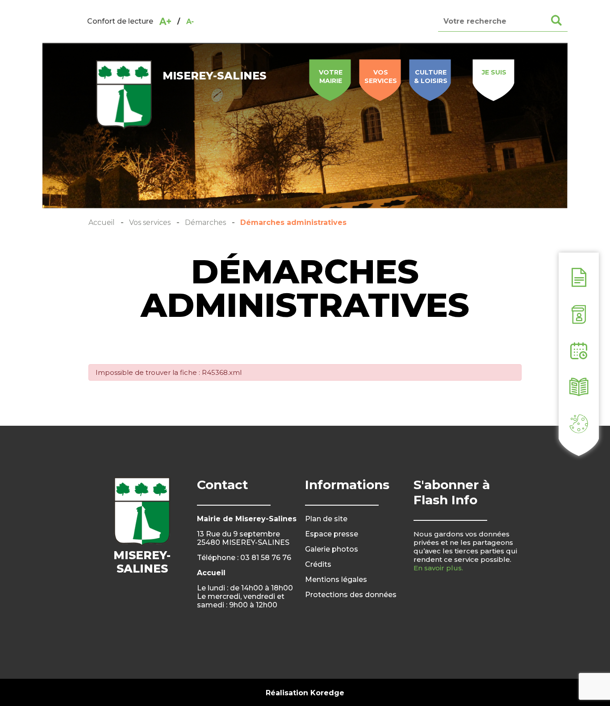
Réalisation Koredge (305, 693)
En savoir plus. (438, 568)
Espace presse (331, 534)
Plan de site (326, 519)
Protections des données (351, 594)
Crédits (318, 564)
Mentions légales (336, 579)
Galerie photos (331, 549)
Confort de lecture (120, 21)
